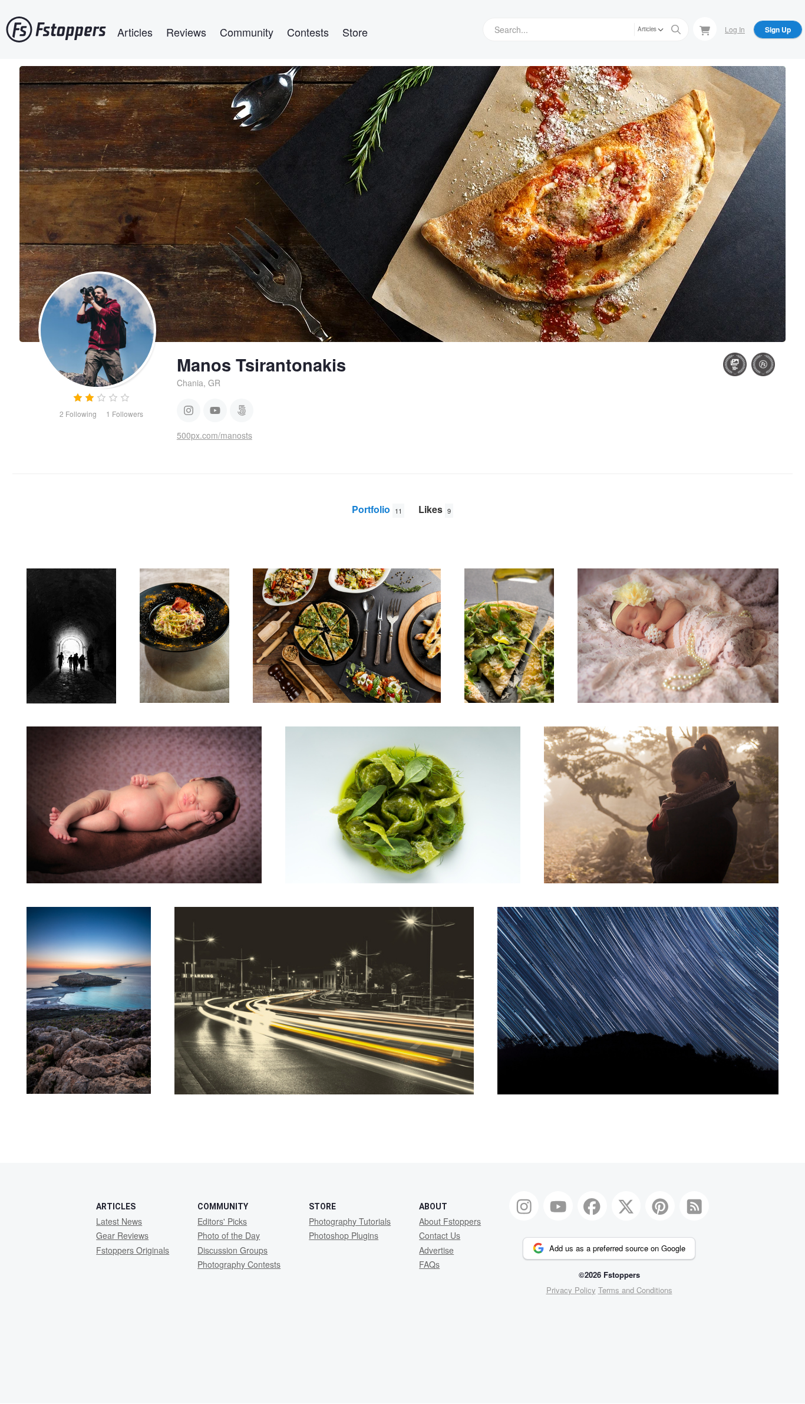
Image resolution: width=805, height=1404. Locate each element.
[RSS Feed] (694, 1206)
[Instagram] (188, 410)
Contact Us (439, 1235)
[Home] (56, 29)
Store (355, 32)
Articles (135, 32)
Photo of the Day (228, 1235)
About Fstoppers (450, 1221)
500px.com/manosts (214, 435)
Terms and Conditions (635, 1290)
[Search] (676, 29)
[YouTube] (215, 410)
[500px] (241, 410)
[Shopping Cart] (705, 29)
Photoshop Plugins (343, 1235)
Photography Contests (239, 1264)
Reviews (186, 32)
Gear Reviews (122, 1235)
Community (246, 32)
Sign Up (778, 29)
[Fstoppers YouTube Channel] (558, 1206)
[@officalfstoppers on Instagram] (524, 1206)
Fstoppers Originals (132, 1250)
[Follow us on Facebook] (592, 1206)
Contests (308, 32)
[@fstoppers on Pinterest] (660, 1206)
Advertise (436, 1250)
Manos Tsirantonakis (261, 364)
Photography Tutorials (350, 1221)
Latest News (119, 1221)
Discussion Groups (232, 1250)
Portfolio (377, 509)
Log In (735, 29)
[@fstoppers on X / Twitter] (626, 1206)
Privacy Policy (571, 1290)
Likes (434, 509)
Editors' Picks (222, 1221)
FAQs (429, 1264)
